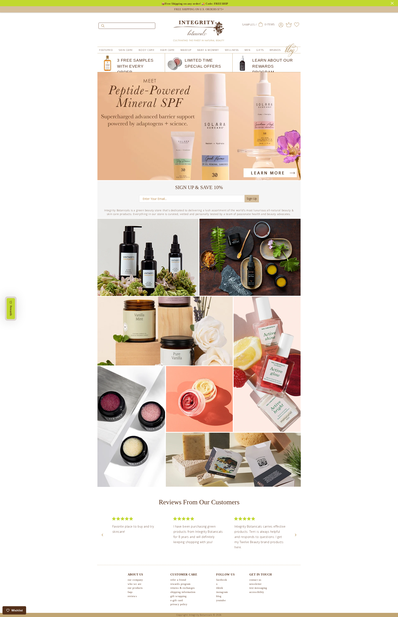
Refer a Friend (178, 579)
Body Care (147, 50)
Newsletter (255, 584)
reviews (132, 596)
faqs (130, 592)
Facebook (221, 579)
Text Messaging (258, 588)
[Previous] (102, 535)
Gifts (260, 50)
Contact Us (255, 579)
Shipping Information (182, 592)
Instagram (222, 592)
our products (135, 588)
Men (248, 50)
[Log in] (281, 24)
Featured (106, 50)
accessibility (256, 592)
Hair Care (167, 50)
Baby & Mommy (208, 50)
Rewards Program (180, 584)
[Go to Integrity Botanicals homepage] (199, 29)
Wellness (232, 50)
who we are (134, 584)
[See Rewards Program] (289, 24)
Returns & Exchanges (182, 588)
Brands (275, 50)
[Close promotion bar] (393, 3)
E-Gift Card (176, 600)
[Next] (296, 535)
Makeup (186, 50)
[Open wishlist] (297, 24)
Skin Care (126, 50)
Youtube (221, 600)
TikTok (219, 588)
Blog (218, 596)
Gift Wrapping (178, 596)
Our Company (135, 579)
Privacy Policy (178, 604)
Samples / (249, 24)
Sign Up (252, 198)
